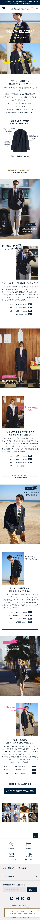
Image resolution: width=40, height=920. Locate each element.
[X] (28, 898)
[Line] (11, 898)
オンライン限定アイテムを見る (20, 791)
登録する (32, 889)
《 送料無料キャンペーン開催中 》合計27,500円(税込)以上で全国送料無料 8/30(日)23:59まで (20, 3)
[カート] (37, 8)
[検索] (32, 8)
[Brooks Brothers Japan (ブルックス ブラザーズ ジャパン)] (20, 8)
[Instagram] (17, 898)
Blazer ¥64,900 (20, 156)
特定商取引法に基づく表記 (20, 906)
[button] (3, 8)
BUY (29, 304)
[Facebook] (22, 898)
